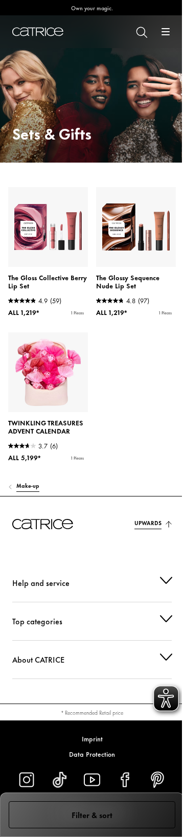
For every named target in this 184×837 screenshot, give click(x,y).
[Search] (141, 31)
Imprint (88, 738)
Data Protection (88, 754)
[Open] (165, 32)
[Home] (37, 32)
